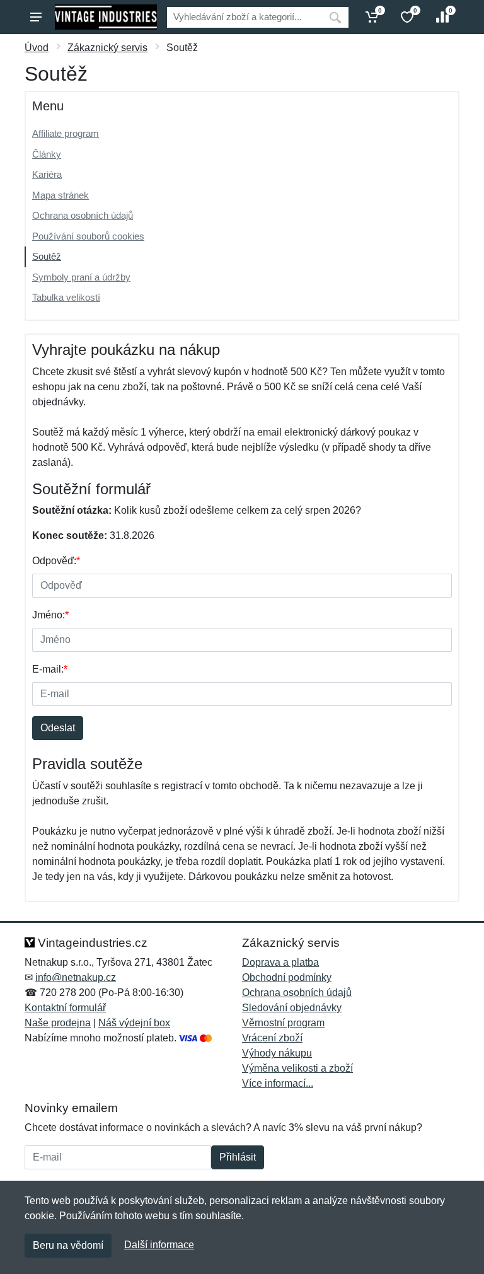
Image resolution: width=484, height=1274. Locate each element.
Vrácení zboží (272, 1038)
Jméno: (50, 615)
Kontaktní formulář (65, 1007)
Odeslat (57, 727)
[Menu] (36, 17)
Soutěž (46, 256)
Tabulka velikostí (66, 297)
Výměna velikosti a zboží (297, 1068)
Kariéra (47, 174)
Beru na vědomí (68, 1245)
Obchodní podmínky (286, 977)
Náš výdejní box (134, 1022)
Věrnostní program (283, 1022)
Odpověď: (56, 560)
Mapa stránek (60, 195)
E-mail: (49, 669)
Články (46, 154)
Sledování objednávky (292, 1007)
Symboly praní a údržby (81, 277)
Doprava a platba (280, 962)
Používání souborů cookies (88, 236)
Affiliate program (65, 133)
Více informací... (277, 1083)
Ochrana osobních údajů (82, 215)
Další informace (159, 1244)
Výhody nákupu (277, 1053)
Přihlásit (237, 1157)
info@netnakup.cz (75, 977)
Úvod (37, 47)
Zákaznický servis (107, 47)
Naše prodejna (58, 1022)
